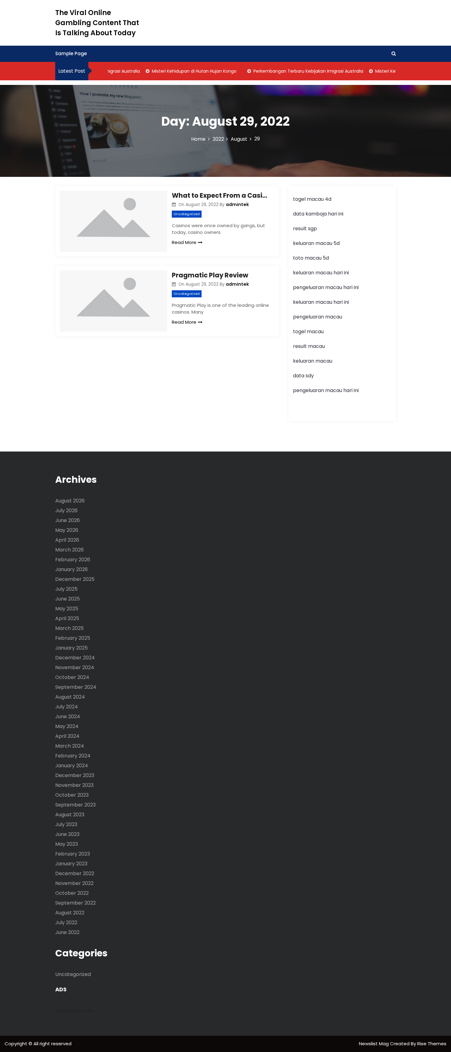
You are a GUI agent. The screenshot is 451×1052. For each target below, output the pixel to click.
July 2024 (66, 706)
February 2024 (73, 755)
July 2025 (66, 589)
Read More (184, 242)
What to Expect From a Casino (221, 195)
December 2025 (74, 579)
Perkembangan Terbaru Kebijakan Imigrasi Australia (298, 71)
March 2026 (69, 549)
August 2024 (70, 696)
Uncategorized (187, 214)
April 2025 (67, 618)
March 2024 (69, 745)
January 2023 (71, 863)
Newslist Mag (374, 1043)
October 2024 (72, 677)
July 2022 (66, 922)
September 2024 (75, 687)
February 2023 (72, 853)
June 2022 (67, 932)
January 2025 (71, 647)
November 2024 (74, 667)
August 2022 (69, 912)
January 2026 (71, 569)
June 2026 (67, 520)
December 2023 (74, 775)
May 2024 (67, 726)
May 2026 (66, 530)
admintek (237, 204)
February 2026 (72, 559)
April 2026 (67, 539)
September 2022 (75, 902)
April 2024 (67, 736)
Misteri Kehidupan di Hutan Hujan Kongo (184, 71)
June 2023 (67, 834)
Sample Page (71, 53)
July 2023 (66, 824)
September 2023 (75, 804)
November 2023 (74, 785)
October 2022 (72, 893)
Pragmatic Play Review (210, 275)
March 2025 (69, 628)
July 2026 (66, 510)
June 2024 (67, 716)
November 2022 (74, 883)
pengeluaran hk (74, 1010)
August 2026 (70, 500)
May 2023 (66, 844)
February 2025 (72, 638)
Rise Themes (431, 1043)
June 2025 (67, 598)
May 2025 (66, 608)
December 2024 (75, 657)
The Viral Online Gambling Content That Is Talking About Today (97, 23)
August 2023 (69, 814)
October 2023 (72, 795)
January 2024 (71, 765)
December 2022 (74, 873)
